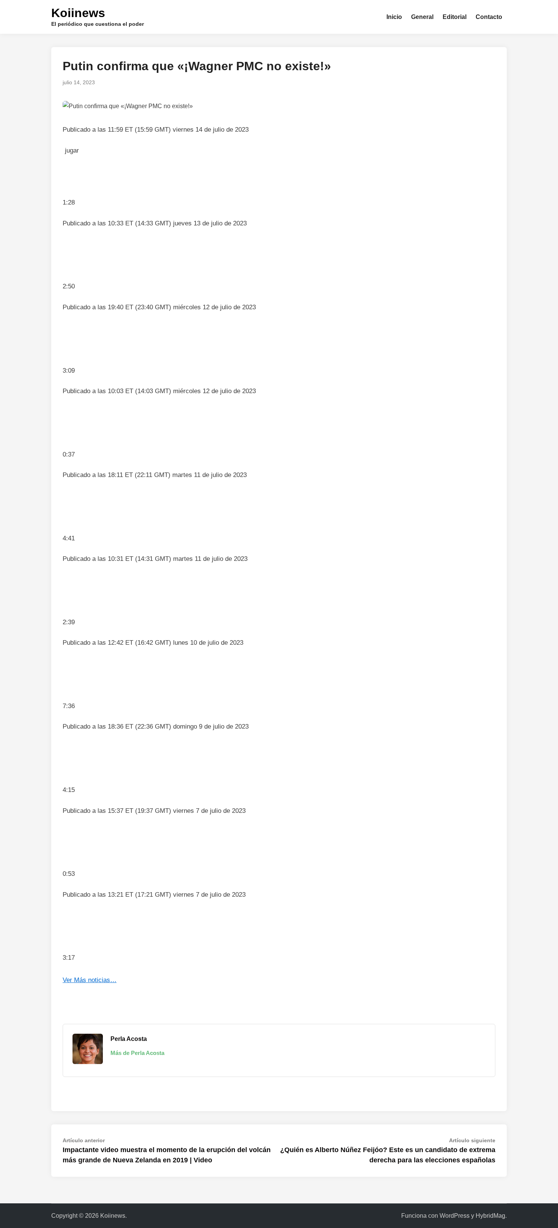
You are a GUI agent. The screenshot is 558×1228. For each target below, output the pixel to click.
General (422, 17)
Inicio (394, 17)
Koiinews (78, 13)
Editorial (455, 17)
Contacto (489, 17)
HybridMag (490, 1215)
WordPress (455, 1215)
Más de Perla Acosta (137, 1053)
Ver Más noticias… (90, 980)
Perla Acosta (128, 1039)
